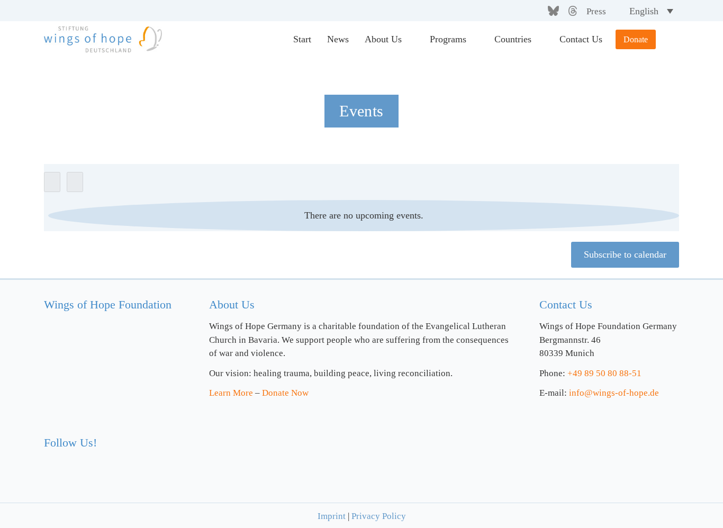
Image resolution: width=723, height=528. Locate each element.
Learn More (231, 393)
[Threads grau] (572, 10)
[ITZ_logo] (605, 450)
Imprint (332, 516)
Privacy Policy (378, 516)
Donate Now (285, 393)
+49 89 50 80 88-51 (604, 373)
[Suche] (667, 39)
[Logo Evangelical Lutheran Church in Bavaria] (272, 448)
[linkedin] (536, 11)
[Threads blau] (112, 461)
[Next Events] (75, 182)
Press (596, 11)
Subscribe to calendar (625, 254)
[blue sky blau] (90, 461)
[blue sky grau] (553, 10)
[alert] (363, 215)
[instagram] (519, 11)
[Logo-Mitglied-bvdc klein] (429, 434)
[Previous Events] (52, 182)
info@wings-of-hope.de (614, 393)
